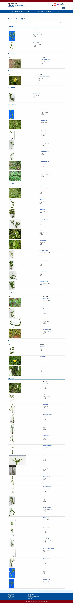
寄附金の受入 (51, 591)
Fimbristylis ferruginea (47, 486)
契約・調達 (40, 11)
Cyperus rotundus (46, 435)
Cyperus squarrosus (47, 455)
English (63, 0)
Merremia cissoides (47, 329)
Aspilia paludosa (42, 209)
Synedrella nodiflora (43, 260)
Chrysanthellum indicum (44, 219)
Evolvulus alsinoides (47, 298)
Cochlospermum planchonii (44, 76)
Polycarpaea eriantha (46, 59)
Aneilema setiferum (45, 141)
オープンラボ (46, 591)
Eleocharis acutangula (47, 466)
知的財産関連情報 (40, 591)
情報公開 (9, 591)
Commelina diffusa (45, 161)
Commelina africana (45, 151)
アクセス (59, 0)
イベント (34, 11)
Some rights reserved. (35, 601)
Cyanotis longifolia (45, 171)
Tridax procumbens (43, 271)
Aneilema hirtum (44, 120)
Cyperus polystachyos (47, 414)
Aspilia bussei (42, 199)
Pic (61, 22)
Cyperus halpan (46, 394)
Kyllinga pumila (46, 517)
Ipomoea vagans (46, 319)
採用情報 (27, 11)
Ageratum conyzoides (43, 188)
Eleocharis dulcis (46, 476)
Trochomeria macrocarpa (45, 366)
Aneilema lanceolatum (45, 130)
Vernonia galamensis (43, 281)
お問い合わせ (55, 0)
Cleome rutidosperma (37, 32)
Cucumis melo (42, 346)
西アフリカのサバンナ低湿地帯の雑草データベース (27, 16)
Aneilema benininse (45, 110)
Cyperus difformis (46, 383)
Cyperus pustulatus (47, 424)
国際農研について (19, 11)
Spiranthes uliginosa (43, 250)
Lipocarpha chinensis (47, 527)
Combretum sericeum (37, 93)
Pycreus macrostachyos (48, 569)
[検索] (63, 8)
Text (60, 22)
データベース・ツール (58, 11)
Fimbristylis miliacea (47, 496)
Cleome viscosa (36, 42)
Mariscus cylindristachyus (48, 548)
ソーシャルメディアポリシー (25, 591)
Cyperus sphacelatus (47, 445)
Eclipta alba (41, 230)
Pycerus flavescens (47, 558)
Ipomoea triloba (46, 308)
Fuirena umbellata (47, 507)
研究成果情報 (48, 11)
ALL (35, 22)
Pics (63, 22)
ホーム (11, 11)
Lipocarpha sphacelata (47, 538)
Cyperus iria (45, 404)
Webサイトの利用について (16, 591)
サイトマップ (56, 591)
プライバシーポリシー (33, 591)
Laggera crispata (42, 240)
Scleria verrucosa (46, 579)
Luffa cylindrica (43, 356)
